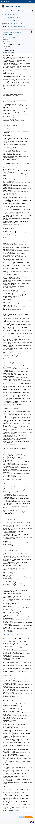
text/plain (5, 52)
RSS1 (26, 817)
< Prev (15, 23)
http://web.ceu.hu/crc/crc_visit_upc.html (14, 634)
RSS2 (31, 817)
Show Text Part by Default (15, 19)
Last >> (25, 23)
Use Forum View (12, 14)
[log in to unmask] (11, 37)
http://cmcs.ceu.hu (17, 810)
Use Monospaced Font (14, 17)
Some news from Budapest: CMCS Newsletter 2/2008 (12, 33)
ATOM (22, 817)
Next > (20, 23)
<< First (10, 23)
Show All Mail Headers (14, 20)
